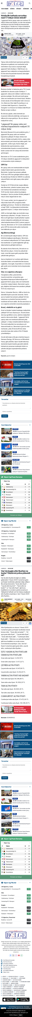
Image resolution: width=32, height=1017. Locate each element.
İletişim (22, 976)
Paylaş (4, 57)
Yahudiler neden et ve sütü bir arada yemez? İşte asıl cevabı (21, 440)
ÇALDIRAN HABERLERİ (8, 992)
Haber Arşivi (6, 972)
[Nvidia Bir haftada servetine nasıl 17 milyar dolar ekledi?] (16, 46)
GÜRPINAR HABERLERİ (19, 993)
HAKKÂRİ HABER (7, 980)
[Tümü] (30, 425)
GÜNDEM (26, 8)
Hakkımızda (5, 978)
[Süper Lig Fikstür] (30, 521)
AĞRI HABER (22, 978)
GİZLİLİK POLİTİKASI (13, 976)
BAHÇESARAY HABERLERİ (20, 990)
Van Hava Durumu (7, 961)
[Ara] (29, 3)
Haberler (3, 13)
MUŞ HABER (6, 983)
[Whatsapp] (21, 955)
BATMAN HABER (17, 980)
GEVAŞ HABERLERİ (7, 993)
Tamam (20, 1015)
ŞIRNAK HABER (14, 983)
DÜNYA (12, 8)
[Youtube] (19, 955)
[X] (13, 955)
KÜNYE (4, 976)
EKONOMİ (10, 13)
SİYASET (18, 8)
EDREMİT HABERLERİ (19, 986)
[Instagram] (16, 955)
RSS (4, 1008)
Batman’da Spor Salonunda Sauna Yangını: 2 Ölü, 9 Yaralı (20, 455)
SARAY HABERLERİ (20, 995)
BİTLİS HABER (6, 981)
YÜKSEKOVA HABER (7, 985)
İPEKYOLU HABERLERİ (20, 985)
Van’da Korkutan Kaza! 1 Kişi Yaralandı (21, 463)
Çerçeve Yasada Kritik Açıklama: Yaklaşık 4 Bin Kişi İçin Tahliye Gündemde (21, 432)
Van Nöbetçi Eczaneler (9, 960)
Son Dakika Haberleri (8, 970)
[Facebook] (10, 955)
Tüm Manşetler (7, 968)
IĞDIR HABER (15, 981)
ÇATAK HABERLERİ (20, 992)
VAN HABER (4, 8)
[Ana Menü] (1, 3)
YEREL (14, 452)
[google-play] (23, 1000)
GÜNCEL (15, 436)
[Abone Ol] (30, 57)
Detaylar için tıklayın (16, 515)
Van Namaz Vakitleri (8, 963)
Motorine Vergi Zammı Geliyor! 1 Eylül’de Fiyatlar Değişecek (21, 471)
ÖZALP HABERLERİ (7, 990)
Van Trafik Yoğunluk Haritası (10, 965)
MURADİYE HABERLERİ (8, 995)
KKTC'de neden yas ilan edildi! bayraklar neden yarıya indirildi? (21, 448)
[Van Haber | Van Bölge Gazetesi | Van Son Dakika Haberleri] (15, 3)
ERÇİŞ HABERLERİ (7, 988)
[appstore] (9, 1000)
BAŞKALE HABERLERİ (18, 988)
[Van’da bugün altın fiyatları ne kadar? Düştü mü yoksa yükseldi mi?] (16, 611)
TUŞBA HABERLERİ (7, 986)
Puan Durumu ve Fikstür (9, 967)
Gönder (4, 416)
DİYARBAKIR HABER (25, 981)
